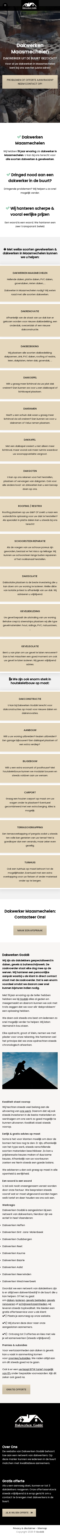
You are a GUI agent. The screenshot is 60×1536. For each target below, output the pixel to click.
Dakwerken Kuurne (13, 1253)
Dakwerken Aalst (12, 1267)
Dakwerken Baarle (13, 1260)
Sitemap (42, 1528)
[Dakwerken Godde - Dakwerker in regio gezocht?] (30, 5)
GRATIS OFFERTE (16, 1389)
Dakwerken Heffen (13, 1225)
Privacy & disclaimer (24, 1528)
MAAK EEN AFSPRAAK (30, 930)
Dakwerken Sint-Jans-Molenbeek (22, 1232)
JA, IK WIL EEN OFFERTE (17, 1512)
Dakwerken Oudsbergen (17, 1239)
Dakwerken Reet (12, 1246)
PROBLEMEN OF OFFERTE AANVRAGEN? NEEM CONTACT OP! (30, 82)
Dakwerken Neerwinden (16, 1274)
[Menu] (5, 5)
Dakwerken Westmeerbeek (19, 1281)
